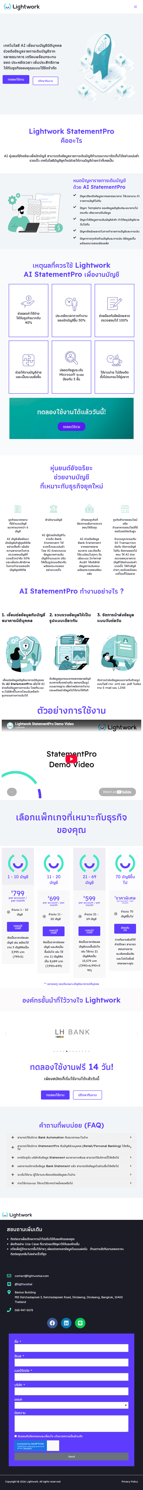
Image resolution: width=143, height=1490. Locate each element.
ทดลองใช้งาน (71, 426)
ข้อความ (19, 1413)
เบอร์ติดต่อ (22, 1370)
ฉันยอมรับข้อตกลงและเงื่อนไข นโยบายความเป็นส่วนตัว (50, 1436)
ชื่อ (16, 1341)
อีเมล (18, 1356)
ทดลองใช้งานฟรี (18, 926)
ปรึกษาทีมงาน (125, 928)
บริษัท (18, 1385)
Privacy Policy (130, 1481)
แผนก (18, 1399)
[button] (54, 1051)
